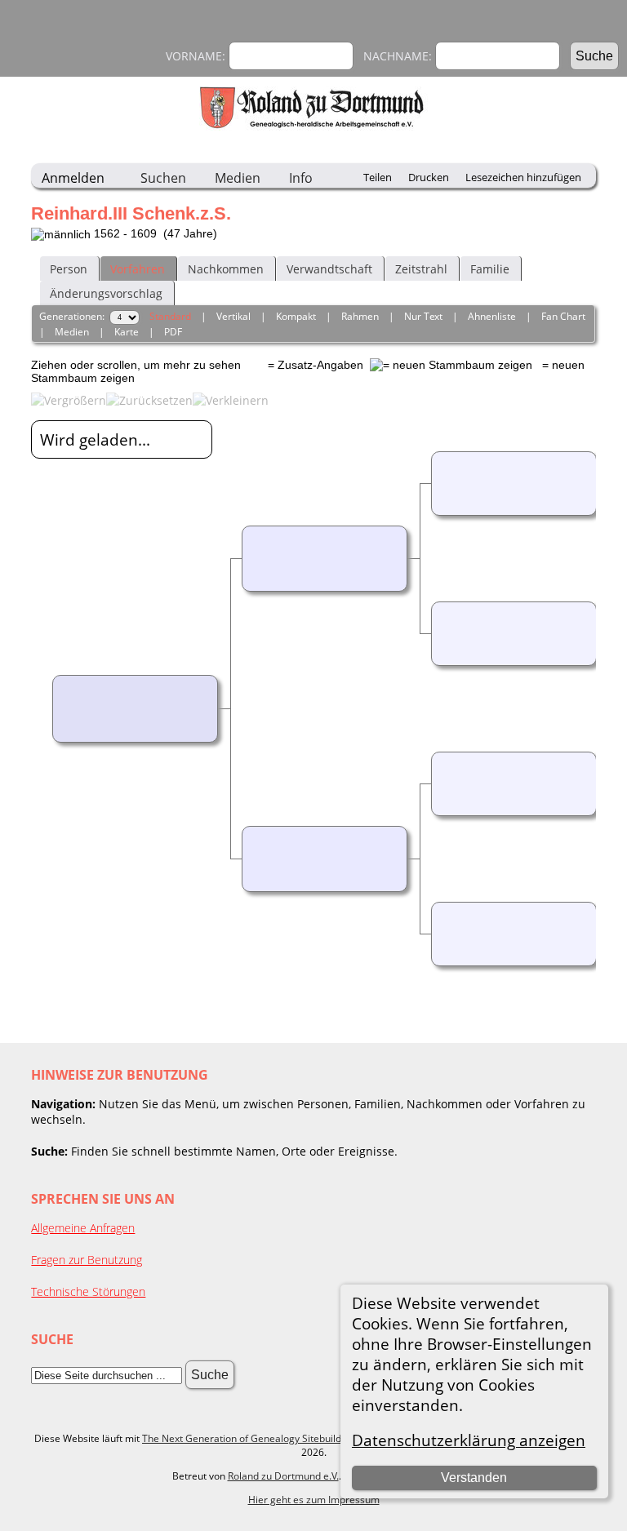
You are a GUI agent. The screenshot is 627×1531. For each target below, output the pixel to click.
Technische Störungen (88, 1291)
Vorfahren (137, 269)
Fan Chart (563, 316)
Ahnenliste (492, 316)
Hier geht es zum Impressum (314, 1500)
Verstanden (474, 1477)
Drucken (428, 177)
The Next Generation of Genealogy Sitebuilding (248, 1438)
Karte (126, 332)
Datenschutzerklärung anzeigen (468, 1440)
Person (68, 269)
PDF (173, 332)
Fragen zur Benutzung (86, 1259)
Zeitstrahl (421, 269)
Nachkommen (226, 269)
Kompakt (296, 316)
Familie (489, 269)
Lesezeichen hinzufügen (523, 177)
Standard (170, 316)
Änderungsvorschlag (106, 293)
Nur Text (423, 316)
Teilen (377, 177)
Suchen (163, 178)
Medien (237, 178)
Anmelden (73, 178)
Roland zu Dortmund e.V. (283, 1476)
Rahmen (360, 316)
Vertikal (233, 316)
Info (301, 178)
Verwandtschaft (329, 269)
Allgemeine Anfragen (83, 1228)
